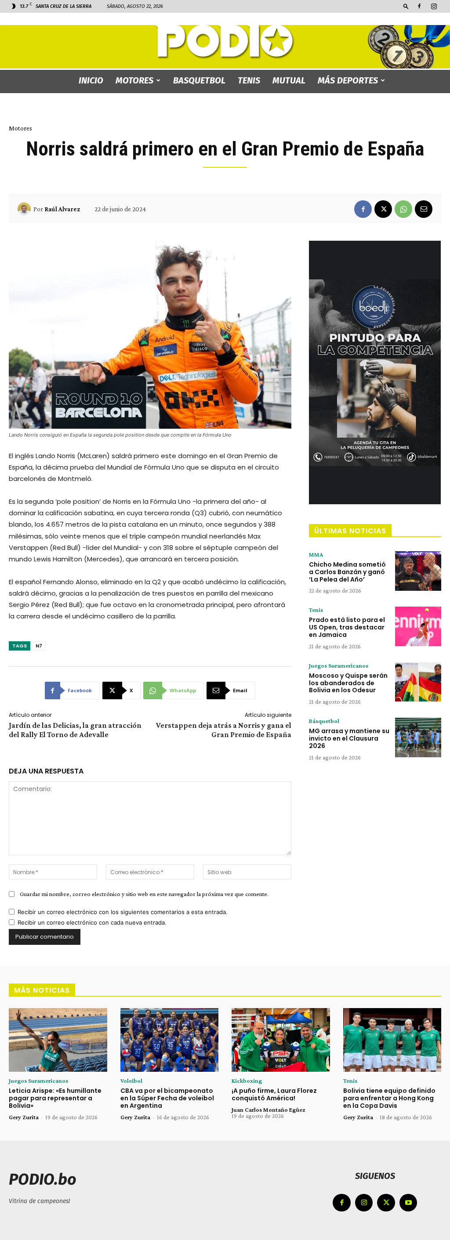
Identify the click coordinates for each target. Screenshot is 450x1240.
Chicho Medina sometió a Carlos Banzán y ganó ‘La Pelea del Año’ (347, 572)
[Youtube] (408, 1203)
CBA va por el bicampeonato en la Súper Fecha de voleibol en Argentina (167, 1098)
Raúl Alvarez (62, 209)
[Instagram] (433, 6)
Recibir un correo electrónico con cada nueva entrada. (92, 922)
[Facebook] (419, 6)
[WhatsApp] (403, 209)
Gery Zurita (24, 1117)
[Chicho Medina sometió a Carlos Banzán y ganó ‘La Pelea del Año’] (418, 571)
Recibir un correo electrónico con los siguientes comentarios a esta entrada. (123, 911)
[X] (383, 209)
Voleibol (131, 1080)
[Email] (423, 209)
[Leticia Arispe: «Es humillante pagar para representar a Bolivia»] (58, 1040)
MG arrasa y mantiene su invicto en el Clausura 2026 (349, 738)
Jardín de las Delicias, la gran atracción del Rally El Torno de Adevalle (75, 730)
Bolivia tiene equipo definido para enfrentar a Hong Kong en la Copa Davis (389, 1098)
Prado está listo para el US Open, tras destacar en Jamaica (347, 627)
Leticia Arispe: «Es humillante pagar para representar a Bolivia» (55, 1098)
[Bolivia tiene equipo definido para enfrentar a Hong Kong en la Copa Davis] (392, 1040)
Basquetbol (199, 80)
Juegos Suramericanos (338, 665)
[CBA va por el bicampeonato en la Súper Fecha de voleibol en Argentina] (169, 1040)
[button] (406, 6)
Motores (134, 80)
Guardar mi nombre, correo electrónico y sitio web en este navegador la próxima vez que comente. (144, 893)
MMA (316, 554)
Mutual (288, 80)
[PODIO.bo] (225, 42)
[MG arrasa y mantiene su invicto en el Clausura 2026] (418, 737)
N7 (39, 645)
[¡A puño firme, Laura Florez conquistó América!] (281, 1040)
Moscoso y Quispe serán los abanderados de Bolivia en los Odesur (348, 683)
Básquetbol (324, 721)
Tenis (249, 80)
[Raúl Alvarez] (25, 209)
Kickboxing (247, 1080)
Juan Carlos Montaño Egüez (268, 1109)
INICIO (91, 80)
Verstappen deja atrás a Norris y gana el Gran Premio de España (223, 730)
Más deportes (348, 80)
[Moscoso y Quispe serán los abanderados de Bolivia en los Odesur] (418, 682)
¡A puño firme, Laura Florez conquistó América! (274, 1094)
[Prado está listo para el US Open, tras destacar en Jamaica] (418, 626)
